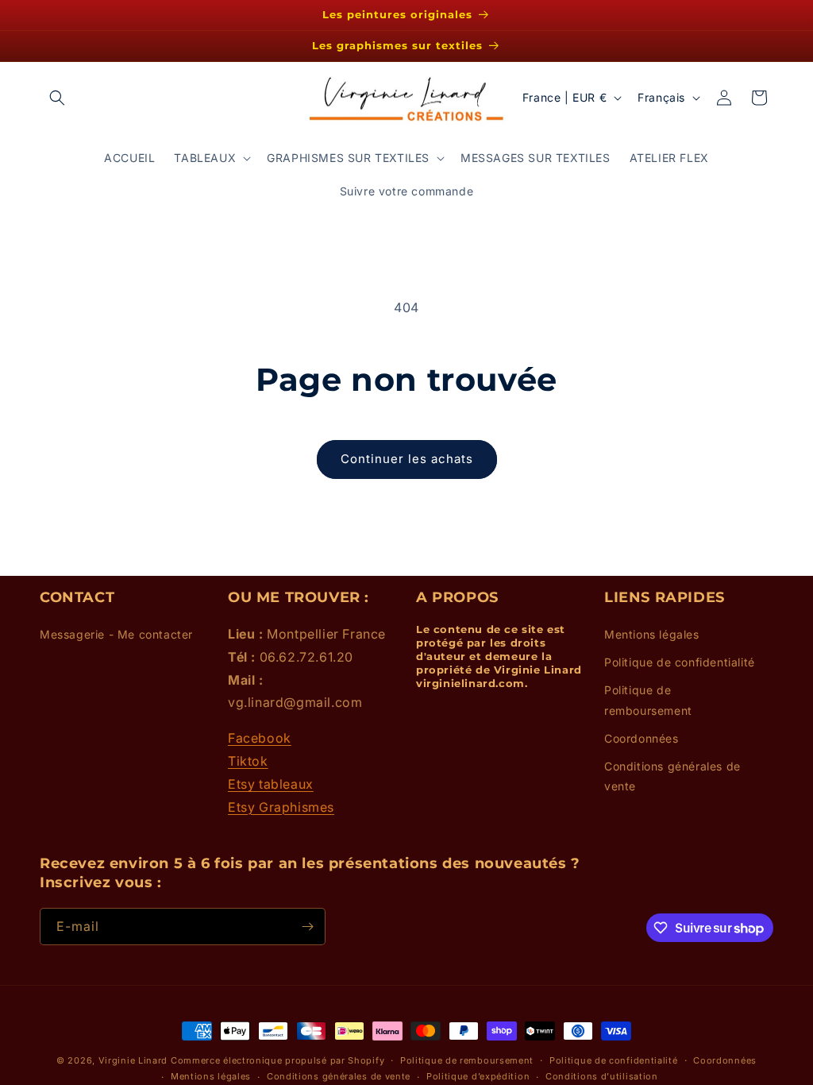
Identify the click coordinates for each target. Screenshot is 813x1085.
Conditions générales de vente (672, 776)
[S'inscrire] (307, 926)
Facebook (259, 738)
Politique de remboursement (648, 699)
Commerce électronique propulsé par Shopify (277, 1060)
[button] (57, 97)
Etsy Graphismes (281, 807)
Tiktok (248, 761)
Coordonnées (641, 738)
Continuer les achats (407, 458)
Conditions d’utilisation (601, 1076)
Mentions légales (651, 634)
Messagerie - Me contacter (116, 634)
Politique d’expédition (478, 1076)
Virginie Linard (133, 1060)
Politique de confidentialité (679, 662)
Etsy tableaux (271, 784)
